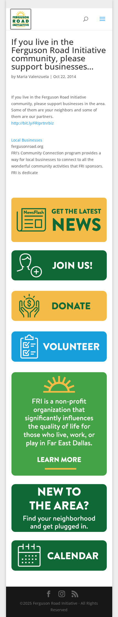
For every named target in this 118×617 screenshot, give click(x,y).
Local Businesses (26, 140)
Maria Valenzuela (33, 76)
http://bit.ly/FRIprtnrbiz (32, 123)
